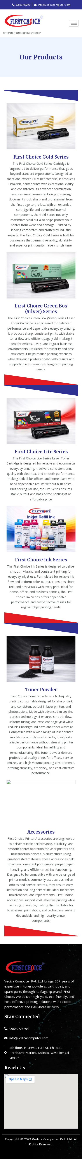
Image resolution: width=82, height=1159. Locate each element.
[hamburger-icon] (74, 23)
